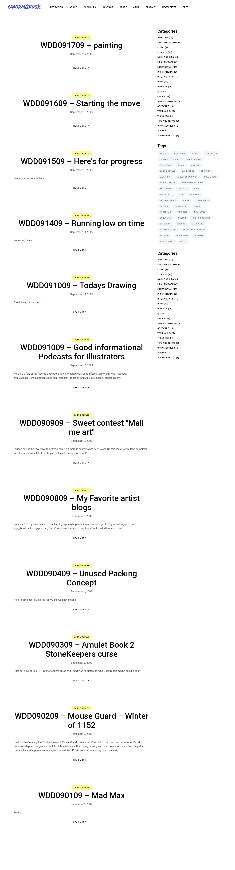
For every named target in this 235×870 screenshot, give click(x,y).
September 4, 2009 (81, 591)
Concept (162, 52)
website (199, 236)
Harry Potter (167, 183)
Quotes (161, 92)
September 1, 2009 (81, 804)
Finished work (165, 62)
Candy (195, 153)
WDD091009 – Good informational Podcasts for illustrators (81, 352)
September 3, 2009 (81, 662)
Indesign (183, 189)
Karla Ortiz (166, 195)
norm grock (202, 200)
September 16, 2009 (81, 112)
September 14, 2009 (81, 232)
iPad (196, 189)
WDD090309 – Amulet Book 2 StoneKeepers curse (81, 649)
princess (183, 212)
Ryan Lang (199, 212)
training (164, 236)
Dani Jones (188, 171)
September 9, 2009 (81, 440)
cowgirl (195, 165)
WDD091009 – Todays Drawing (81, 285)
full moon (210, 177)
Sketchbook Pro (202, 218)
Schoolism (166, 218)
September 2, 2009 (81, 733)
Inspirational (165, 72)
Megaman (195, 195)
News (160, 82)
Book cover (179, 153)
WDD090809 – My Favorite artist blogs (82, 503)
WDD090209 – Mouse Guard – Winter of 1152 (82, 720)
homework (165, 189)
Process (162, 87)
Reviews (162, 96)
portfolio (165, 212)
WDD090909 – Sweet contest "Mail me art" (82, 427)
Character (211, 153)
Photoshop (181, 206)
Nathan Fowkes (168, 200)
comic (181, 165)
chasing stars (194, 159)
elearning (165, 177)
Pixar (197, 206)
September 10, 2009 (81, 365)
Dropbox (205, 171)
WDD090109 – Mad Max (81, 795)
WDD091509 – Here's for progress (81, 161)
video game (182, 236)
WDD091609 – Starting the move (81, 103)
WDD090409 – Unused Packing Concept (81, 578)
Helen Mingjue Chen (193, 183)
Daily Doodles (81, 37)
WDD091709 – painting (81, 45)
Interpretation (166, 77)
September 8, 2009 (81, 516)
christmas (165, 165)
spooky (181, 224)
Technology (164, 111)
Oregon (164, 206)
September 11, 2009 (81, 294)
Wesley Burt (166, 241)
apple (163, 153)
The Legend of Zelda (194, 230)
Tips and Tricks (166, 121)
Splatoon (165, 224)
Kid (181, 195)
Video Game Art (166, 136)
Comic (160, 47)
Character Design (169, 159)
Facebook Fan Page (187, 177)
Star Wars (197, 224)
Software (163, 106)
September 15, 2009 (81, 170)
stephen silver (168, 230)
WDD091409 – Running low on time (82, 223)
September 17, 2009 (81, 54)
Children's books (167, 42)
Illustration (164, 67)
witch (183, 241)
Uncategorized (166, 126)
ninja (186, 200)
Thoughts (163, 116)
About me (162, 38)
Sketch (182, 218)
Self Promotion (166, 101)
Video (160, 131)
